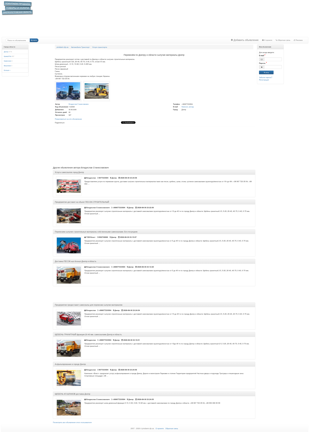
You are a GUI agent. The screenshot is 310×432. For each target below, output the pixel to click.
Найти (34, 40)
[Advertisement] (128, 20)
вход (267, 72)
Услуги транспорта (99, 47)
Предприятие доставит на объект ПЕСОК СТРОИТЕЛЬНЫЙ (82, 202)
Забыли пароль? (265, 77)
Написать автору (188, 107)
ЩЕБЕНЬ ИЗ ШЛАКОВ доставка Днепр (72, 393)
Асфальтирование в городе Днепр (70, 364)
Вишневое (8, 66)
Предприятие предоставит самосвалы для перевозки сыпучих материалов (88, 304)
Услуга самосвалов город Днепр (69, 172)
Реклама (299, 40)
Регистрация (264, 79)
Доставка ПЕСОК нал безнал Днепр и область (75, 261)
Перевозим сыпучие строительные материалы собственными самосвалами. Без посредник (96, 231)
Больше (7, 70)
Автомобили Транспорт (80, 47)
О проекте (268, 40)
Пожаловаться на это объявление (68, 119)
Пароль (262, 63)
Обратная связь (283, 40)
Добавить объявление (246, 40)
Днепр (8, 52)
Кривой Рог (9, 56)
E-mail (261, 55)
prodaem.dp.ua (62, 47)
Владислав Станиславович (79, 104)
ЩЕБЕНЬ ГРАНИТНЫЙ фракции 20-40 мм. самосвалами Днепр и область (88, 334)
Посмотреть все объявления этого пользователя (72, 422)
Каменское (8, 61)
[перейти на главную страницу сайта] (17, 8)
